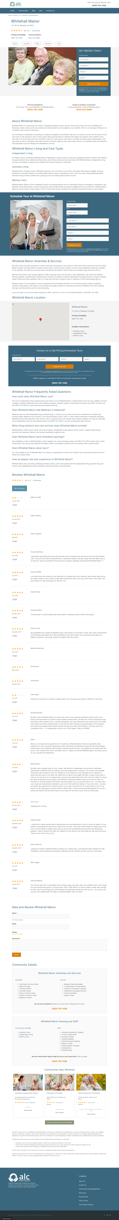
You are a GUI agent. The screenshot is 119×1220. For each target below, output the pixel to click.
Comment (16, 938)
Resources (82, 1193)
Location (26, 44)
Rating (14, 932)
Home (12, 11)
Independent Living (26, 1034)
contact (59, 1150)
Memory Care (24, 1037)
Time (67, 215)
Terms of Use (102, 87)
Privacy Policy (82, 89)
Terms (21, 1187)
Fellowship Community (54, 1093)
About (15, 44)
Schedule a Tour (74, 245)
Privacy (15, 1187)
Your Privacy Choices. (29, 1187)
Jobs (40, 11)
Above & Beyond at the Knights (89, 1093)
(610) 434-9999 (34, 38)
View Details (28, 1110)
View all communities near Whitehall (59, 1122)
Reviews (48, 44)
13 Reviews (32, 1102)
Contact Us (50, 11)
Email (14, 924)
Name (14, 913)
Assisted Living (24, 1032)
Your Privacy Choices (86, 1204)
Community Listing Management (89, 1189)
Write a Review (19, 488)
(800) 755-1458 (16, 38)
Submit (16, 955)
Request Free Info (93, 84)
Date (67, 208)
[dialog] (6, 1218)
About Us (82, 1181)
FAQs (37, 44)
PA (20, 15)
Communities (23, 11)
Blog (33, 11)
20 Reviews (36, 31)
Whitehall (25, 15)
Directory (15, 15)
